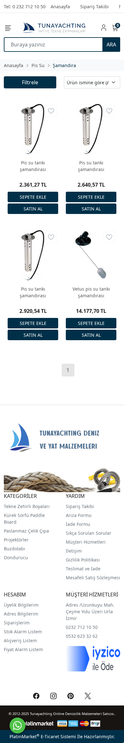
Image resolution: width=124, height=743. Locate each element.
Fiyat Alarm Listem (23, 649)
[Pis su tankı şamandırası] (33, 129)
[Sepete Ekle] (33, 197)
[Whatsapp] (17, 725)
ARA (111, 44)
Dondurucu (16, 557)
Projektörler (16, 540)
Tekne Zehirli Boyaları (27, 506)
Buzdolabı (14, 549)
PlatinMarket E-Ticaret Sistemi (43, 736)
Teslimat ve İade (83, 569)
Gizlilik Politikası (83, 560)
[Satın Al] (33, 208)
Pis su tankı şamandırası (33, 166)
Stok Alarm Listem (23, 632)
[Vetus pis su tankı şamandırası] (91, 255)
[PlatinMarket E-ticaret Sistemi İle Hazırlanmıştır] (38, 723)
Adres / (73, 605)
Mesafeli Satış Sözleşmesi (93, 577)
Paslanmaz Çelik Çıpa (26, 531)
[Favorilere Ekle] (51, 110)
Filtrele (30, 82)
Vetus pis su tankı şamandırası (91, 292)
